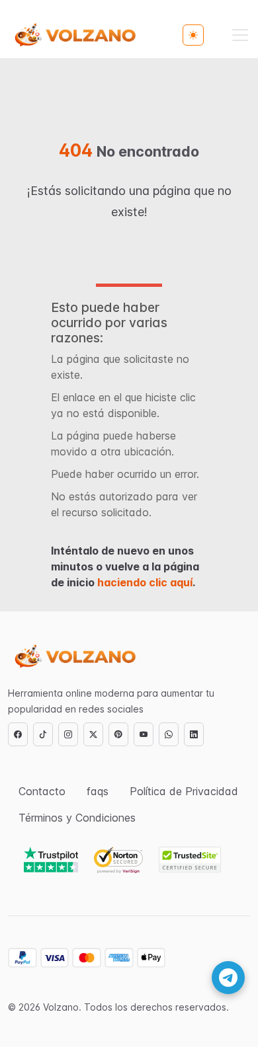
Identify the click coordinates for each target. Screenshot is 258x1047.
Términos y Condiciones (77, 817)
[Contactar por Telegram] (228, 977)
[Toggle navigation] (240, 35)
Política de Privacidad (184, 791)
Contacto (42, 791)
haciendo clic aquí (145, 582)
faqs (97, 791)
